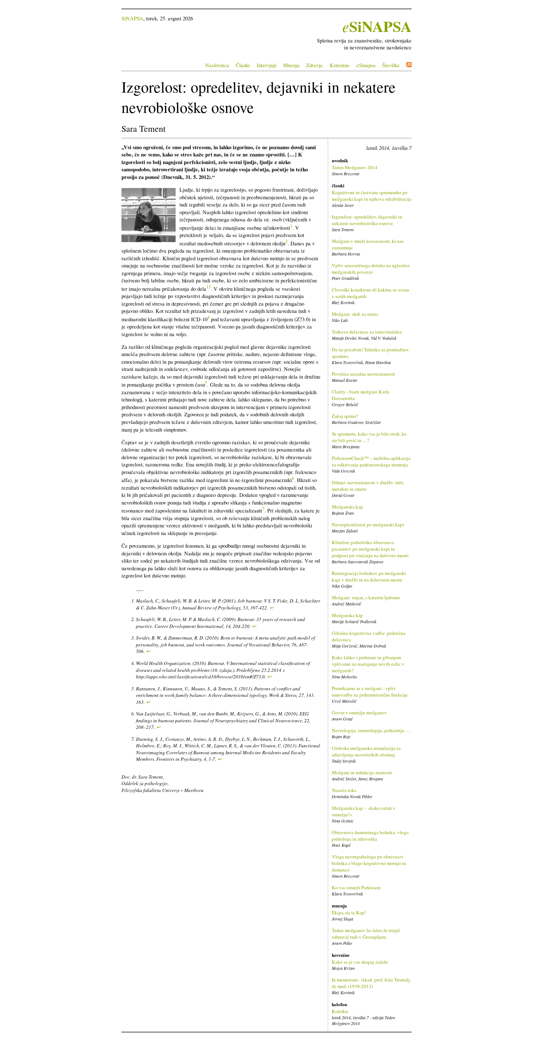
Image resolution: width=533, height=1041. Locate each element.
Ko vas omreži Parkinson (356, 887)
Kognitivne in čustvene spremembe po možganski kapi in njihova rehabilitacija (372, 195)
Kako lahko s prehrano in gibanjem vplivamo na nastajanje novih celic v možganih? (368, 664)
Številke (391, 65)
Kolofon (340, 1011)
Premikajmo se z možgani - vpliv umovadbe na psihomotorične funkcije (370, 691)
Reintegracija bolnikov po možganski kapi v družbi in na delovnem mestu (369, 576)
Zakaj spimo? (345, 416)
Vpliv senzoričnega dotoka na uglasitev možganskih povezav (371, 268)
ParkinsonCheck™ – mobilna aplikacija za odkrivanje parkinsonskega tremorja (371, 461)
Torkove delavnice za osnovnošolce (367, 331)
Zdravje (314, 65)
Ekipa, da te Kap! (349, 912)
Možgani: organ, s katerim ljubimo (366, 597)
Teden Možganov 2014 (354, 167)
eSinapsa (366, 65)
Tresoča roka (344, 790)
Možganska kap (347, 506)
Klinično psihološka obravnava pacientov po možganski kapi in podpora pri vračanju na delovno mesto (370, 549)
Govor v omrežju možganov (359, 712)
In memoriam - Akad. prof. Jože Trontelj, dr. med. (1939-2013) (371, 982)
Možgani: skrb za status (355, 314)
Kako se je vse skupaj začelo (360, 962)
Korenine (340, 65)
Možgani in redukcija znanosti (362, 772)
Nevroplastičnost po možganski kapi (368, 524)
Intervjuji (266, 65)
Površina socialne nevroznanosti (363, 374)
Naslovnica (217, 65)
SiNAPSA (132, 18)
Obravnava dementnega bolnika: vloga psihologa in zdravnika (370, 835)
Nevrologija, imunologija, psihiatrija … (371, 730)
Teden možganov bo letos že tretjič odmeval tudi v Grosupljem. (366, 933)
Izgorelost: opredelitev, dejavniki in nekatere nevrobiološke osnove (367, 219)
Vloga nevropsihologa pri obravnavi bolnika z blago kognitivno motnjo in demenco (369, 863)
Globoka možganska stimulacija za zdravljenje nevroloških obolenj (366, 751)
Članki (243, 65)
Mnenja (291, 65)
